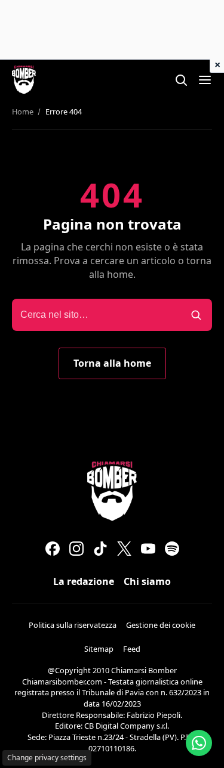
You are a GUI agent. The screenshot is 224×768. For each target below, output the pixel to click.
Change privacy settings (47, 757)
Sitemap (98, 648)
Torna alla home (112, 363)
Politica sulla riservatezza (72, 625)
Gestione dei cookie (160, 625)
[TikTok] (100, 548)
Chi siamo (147, 581)
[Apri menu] (205, 80)
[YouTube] (148, 548)
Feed (131, 648)
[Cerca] (181, 80)
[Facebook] (52, 548)
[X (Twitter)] (124, 548)
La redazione (83, 581)
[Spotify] (172, 548)
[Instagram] (76, 548)
